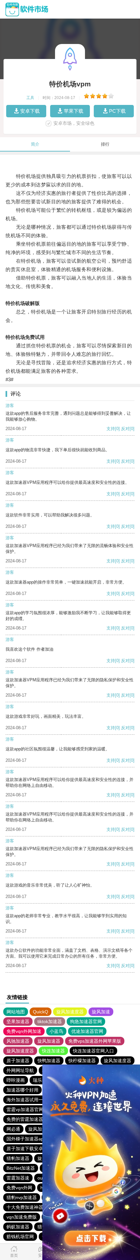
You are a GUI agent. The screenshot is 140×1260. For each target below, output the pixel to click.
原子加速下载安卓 (25, 1148)
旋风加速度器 (70, 1011)
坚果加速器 (18, 1021)
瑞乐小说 (42, 1080)
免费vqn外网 (19, 1187)
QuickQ (40, 1011)
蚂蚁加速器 (18, 1226)
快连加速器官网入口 (93, 1050)
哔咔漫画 (16, 1080)
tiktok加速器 (49, 1021)
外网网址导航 (20, 1070)
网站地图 (16, 1011)
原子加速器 (18, 1060)
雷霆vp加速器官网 (25, 1109)
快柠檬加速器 (82, 1060)
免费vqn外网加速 (24, 1031)
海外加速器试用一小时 (29, 1099)
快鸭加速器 (48, 1060)
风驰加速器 (18, 1041)
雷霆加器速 (18, 1177)
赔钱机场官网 (20, 1236)
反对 (125, 428)
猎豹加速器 (18, 1158)
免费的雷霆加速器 (25, 1119)
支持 (110, 428)
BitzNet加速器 (21, 1168)
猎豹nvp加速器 (22, 1197)
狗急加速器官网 (86, 1021)
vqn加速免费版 (22, 1217)
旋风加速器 (48, 1041)
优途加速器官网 (87, 1031)
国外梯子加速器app (26, 1138)
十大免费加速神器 (25, 1207)
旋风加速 (101, 1011)
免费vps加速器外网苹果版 (94, 1041)
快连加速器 (53, 1050)
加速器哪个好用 (22, 1090)
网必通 (13, 1129)
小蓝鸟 (56, 1031)
